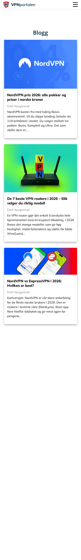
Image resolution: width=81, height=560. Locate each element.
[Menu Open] (75, 4)
